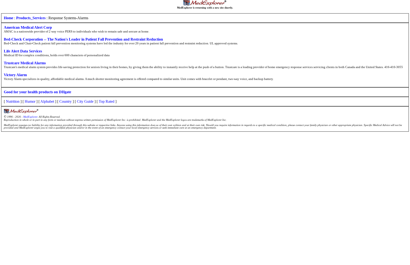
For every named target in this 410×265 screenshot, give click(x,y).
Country (65, 101)
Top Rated (106, 101)
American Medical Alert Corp (28, 27)
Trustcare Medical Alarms (25, 63)
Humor (30, 101)
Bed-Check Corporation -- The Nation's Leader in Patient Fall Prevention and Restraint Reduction (83, 39)
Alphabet (47, 101)
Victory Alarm (15, 75)
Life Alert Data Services (23, 51)
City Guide (85, 101)
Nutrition (12, 101)
